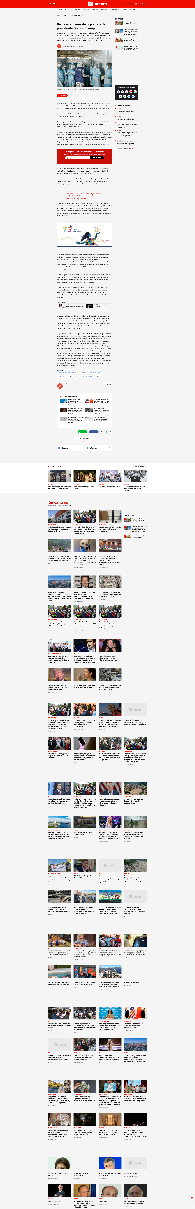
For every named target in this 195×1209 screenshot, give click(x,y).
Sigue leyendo (57, 466)
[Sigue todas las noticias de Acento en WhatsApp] (99, 448)
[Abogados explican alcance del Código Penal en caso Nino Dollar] (126, 24)
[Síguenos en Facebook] (121, 3)
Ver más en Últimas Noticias (124, 148)
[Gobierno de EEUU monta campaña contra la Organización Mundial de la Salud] (72, 402)
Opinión (77, 10)
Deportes (133, 10)
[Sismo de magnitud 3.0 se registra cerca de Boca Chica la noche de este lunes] (126, 49)
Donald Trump (73, 376)
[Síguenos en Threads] (135, 91)
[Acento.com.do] (59, 46)
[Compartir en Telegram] (106, 431)
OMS (98, 376)
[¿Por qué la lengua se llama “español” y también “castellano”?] (126, 41)
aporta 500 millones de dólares (75, 15)
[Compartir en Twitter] (101, 431)
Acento (58, 15)
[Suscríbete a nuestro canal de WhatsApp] (124, 96)
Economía (95, 10)
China (83, 373)
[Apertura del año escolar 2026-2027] (110, 480)
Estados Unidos (87, 376)
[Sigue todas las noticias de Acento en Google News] (70, 448)
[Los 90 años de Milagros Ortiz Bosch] (85, 480)
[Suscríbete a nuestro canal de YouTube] (132, 3)
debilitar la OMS (95, 373)
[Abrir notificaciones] (136, 3)
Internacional (114, 10)
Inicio (60, 10)
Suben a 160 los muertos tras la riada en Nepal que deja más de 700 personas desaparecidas (127, 126)
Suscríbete (97, 158)
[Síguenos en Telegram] (128, 96)
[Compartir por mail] (110, 431)
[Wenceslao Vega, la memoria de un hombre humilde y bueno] (59, 480)
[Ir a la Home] (191, 1197)
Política (86, 10)
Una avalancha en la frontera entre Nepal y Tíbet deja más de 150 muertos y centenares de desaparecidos (127, 111)
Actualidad (68, 10)
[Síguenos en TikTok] (120, 96)
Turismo (104, 10)
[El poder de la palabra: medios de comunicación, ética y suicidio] (135, 481)
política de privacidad (97, 162)
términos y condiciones (88, 162)
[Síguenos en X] (125, 3)
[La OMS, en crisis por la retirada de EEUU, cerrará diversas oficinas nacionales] (97, 420)
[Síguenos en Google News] (133, 96)
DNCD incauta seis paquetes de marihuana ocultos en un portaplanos (126, 118)
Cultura (124, 10)
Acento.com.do (68, 46)
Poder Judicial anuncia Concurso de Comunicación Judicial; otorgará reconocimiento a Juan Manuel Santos (126, 143)
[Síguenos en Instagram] (128, 3)
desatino (61, 376)
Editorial (64, 15)
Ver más (109, 384)
